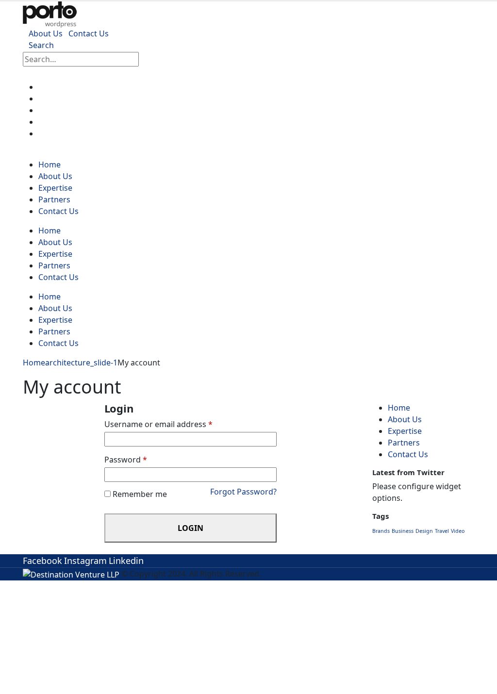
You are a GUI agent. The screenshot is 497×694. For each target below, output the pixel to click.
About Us (46, 33)
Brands (381, 531)
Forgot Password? (243, 491)
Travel (442, 531)
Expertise (62, 110)
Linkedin (126, 560)
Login (190, 528)
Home (55, 87)
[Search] (150, 60)
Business (403, 531)
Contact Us (88, 33)
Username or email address (158, 424)
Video (457, 531)
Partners (60, 122)
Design (424, 531)
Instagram (85, 560)
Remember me (140, 494)
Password (125, 459)
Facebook (42, 560)
